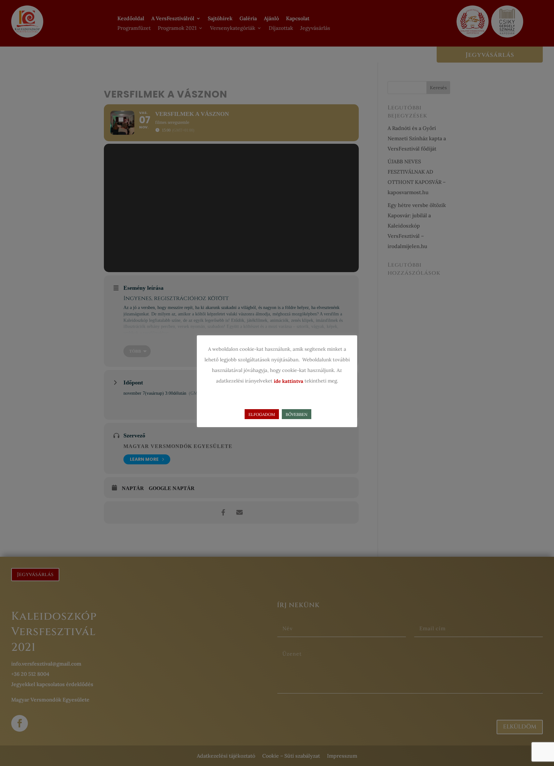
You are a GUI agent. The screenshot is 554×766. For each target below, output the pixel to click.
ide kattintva (288, 381)
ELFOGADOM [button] (261, 414)
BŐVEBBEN (296, 414)
